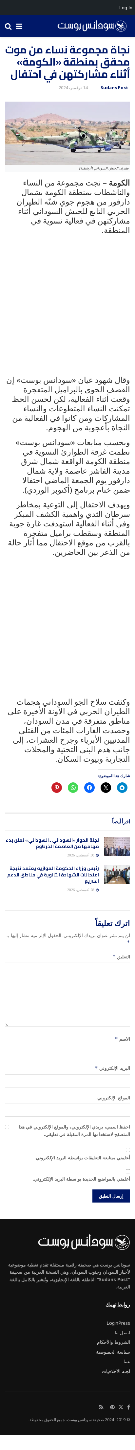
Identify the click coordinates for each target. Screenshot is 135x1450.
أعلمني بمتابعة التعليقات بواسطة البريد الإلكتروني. (82, 1157)
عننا (127, 1361)
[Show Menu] (19, 26)
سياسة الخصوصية (113, 1352)
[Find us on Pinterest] (112, 1407)
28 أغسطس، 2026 (81, 890)
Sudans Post (114, 87)
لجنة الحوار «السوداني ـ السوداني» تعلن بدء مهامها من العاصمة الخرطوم (52, 843)
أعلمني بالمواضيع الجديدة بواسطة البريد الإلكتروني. (81, 1179)
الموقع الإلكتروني (113, 1097)
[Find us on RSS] (101, 1407)
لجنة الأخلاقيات (116, 1371)
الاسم (122, 1039)
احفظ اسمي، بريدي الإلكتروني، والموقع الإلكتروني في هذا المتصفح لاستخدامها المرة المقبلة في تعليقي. (74, 1130)
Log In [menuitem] (125, 7)
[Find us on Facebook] (128, 1407)
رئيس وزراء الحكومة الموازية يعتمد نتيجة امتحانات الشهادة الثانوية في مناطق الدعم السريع (53, 874)
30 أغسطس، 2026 (81, 855)
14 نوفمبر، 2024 (73, 87)
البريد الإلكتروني (112, 1068)
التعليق (121, 956)
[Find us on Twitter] (121, 1407)
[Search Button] (8, 26)
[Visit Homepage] (90, 26)
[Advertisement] (67, 308)
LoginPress (118, 1323)
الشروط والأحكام (113, 1342)
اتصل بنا (122, 1332)
